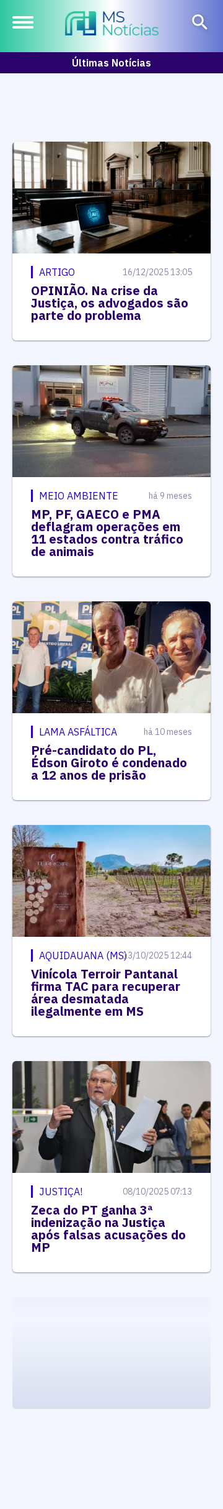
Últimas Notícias (111, 63)
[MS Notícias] (112, 25)
